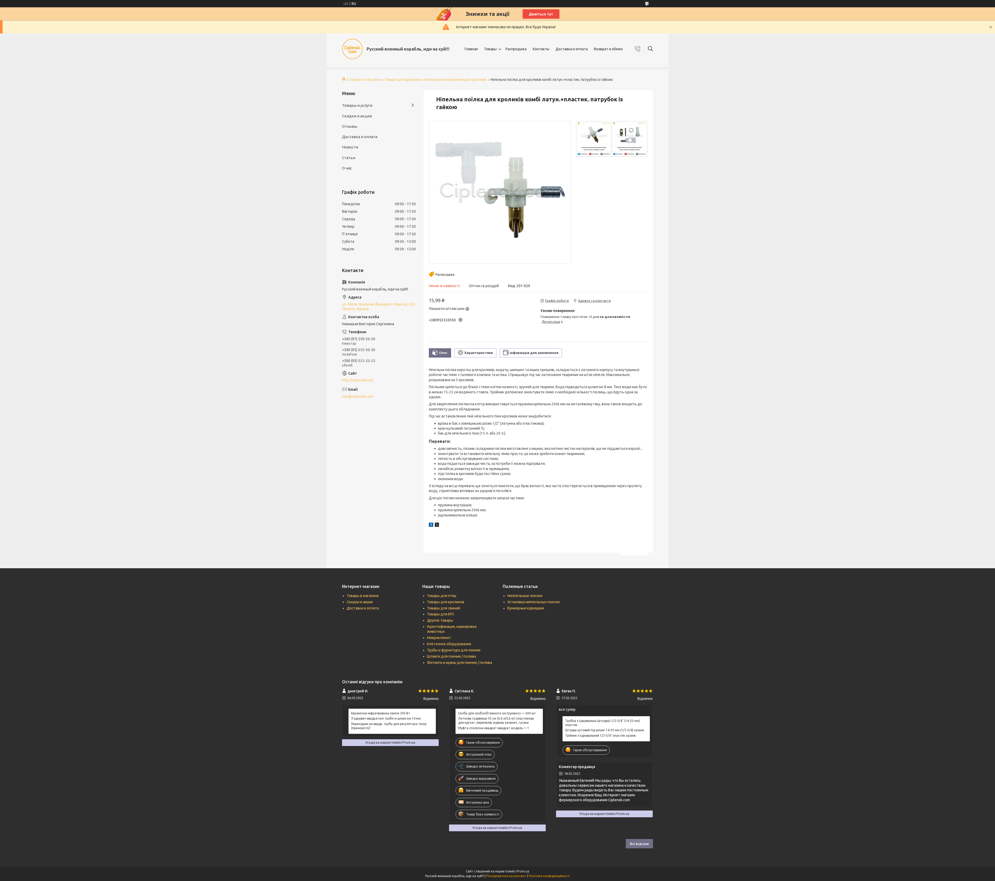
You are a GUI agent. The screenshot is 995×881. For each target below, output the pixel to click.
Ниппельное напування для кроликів (455, 79)
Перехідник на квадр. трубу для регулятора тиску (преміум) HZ (389, 726)
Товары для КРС (440, 614)
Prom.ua (523, 871)
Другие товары (440, 620)
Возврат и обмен (608, 49)
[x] (437, 525)
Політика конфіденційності (549, 876)
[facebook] (431, 525)
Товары (490, 49)
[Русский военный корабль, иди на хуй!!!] (352, 49)
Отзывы (349, 126)
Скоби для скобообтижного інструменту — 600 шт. (497, 713)
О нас (347, 168)
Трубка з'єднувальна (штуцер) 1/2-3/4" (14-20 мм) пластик (602, 723)
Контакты (541, 49)
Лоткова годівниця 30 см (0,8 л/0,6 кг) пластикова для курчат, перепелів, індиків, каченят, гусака (496, 720)
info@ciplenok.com (357, 396)
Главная (471, 49)
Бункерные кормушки (525, 608)
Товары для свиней (443, 608)
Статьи (348, 157)
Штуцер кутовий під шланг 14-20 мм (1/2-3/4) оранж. (605, 730)
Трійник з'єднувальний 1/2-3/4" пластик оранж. (600, 735)
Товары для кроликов (445, 602)
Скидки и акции (357, 116)
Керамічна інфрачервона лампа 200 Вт (380, 713)
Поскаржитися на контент (506, 876)
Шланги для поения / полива (451, 656)
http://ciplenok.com (357, 380)
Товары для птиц (441, 596)
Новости (350, 147)
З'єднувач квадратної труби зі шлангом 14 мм (386, 718)
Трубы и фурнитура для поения (453, 650)
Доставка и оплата (572, 49)
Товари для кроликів (402, 79)
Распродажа (516, 49)
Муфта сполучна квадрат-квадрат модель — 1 (493, 728)
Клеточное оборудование (449, 644)
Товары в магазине (363, 596)
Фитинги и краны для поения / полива (459, 662)
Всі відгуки (639, 844)
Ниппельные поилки (524, 596)
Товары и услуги (357, 105)
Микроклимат (439, 638)
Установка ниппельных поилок (533, 602)
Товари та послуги (365, 79)
